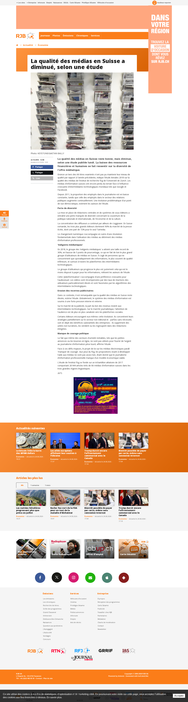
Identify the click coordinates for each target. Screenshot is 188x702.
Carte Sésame (75, 3)
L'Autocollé (47, 632)
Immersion (47, 616)
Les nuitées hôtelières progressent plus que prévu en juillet (28, 510)
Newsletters (90, 578)
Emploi (49, 3)
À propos (101, 599)
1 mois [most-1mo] (47, 485)
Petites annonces (77, 612)
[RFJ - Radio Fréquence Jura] (82, 650)
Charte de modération (106, 622)
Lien (37, 178)
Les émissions (48, 599)
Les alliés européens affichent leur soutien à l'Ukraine (63, 453)
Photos (56, 35)
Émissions (68, 35)
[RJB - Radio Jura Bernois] (35, 650)
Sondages (47, 636)
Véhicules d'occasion (105, 3)
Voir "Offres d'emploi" (65, 549)
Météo (72, 609)
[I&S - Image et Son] (128, 650)
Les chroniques (49, 602)
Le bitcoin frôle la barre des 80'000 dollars (28, 452)
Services (95, 35)
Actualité (28, 45)
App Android (124, 578)
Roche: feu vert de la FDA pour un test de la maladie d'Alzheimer (63, 510)
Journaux (45, 35)
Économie (43, 45)
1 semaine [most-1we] (35, 485)
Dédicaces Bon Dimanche (53, 619)
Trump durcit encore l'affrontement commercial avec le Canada (95, 454)
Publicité (101, 609)
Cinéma (73, 602)
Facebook (40, 578)
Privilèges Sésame (89, 3)
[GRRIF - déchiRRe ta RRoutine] (105, 650)
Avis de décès (75, 622)
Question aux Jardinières (52, 626)
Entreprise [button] (32, 3)
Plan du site (48, 678)
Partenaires (102, 616)
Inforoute (41, 3)
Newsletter (102, 629)
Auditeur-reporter (164, 3)
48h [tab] (22, 485)
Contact (101, 626)
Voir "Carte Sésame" (99, 549)
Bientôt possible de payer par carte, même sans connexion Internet (132, 453)
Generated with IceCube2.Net (137, 676)
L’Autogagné (48, 629)
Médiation (102, 619)
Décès (66, 3)
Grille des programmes (52, 609)
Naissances (57, 3)
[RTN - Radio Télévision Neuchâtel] (58, 650)
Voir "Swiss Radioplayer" (31, 549)
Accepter (179, 696)
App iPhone (107, 578)
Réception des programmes (109, 602)
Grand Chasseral (49, 612)
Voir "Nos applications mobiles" (133, 549)
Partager (39, 167)
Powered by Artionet (116, 676)
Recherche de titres (51, 605)
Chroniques (82, 35)
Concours (47, 639)
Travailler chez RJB (105, 612)
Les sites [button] (21, 3)
